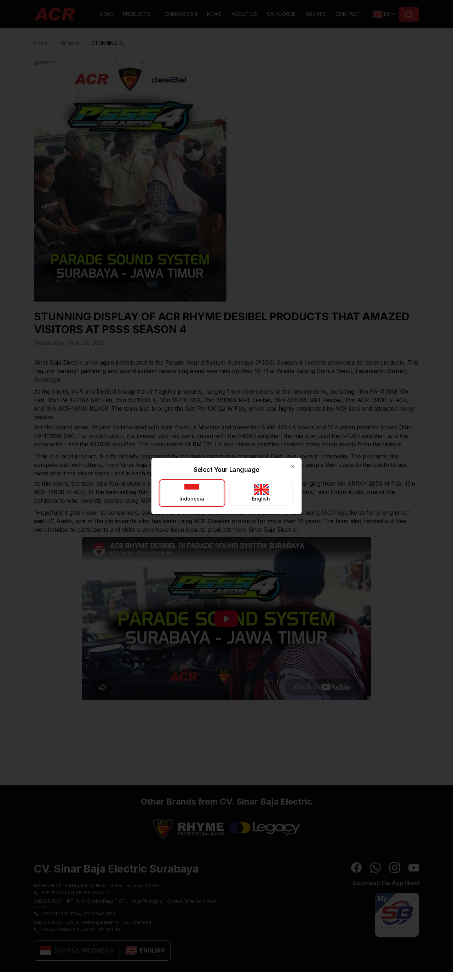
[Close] (293, 466)
